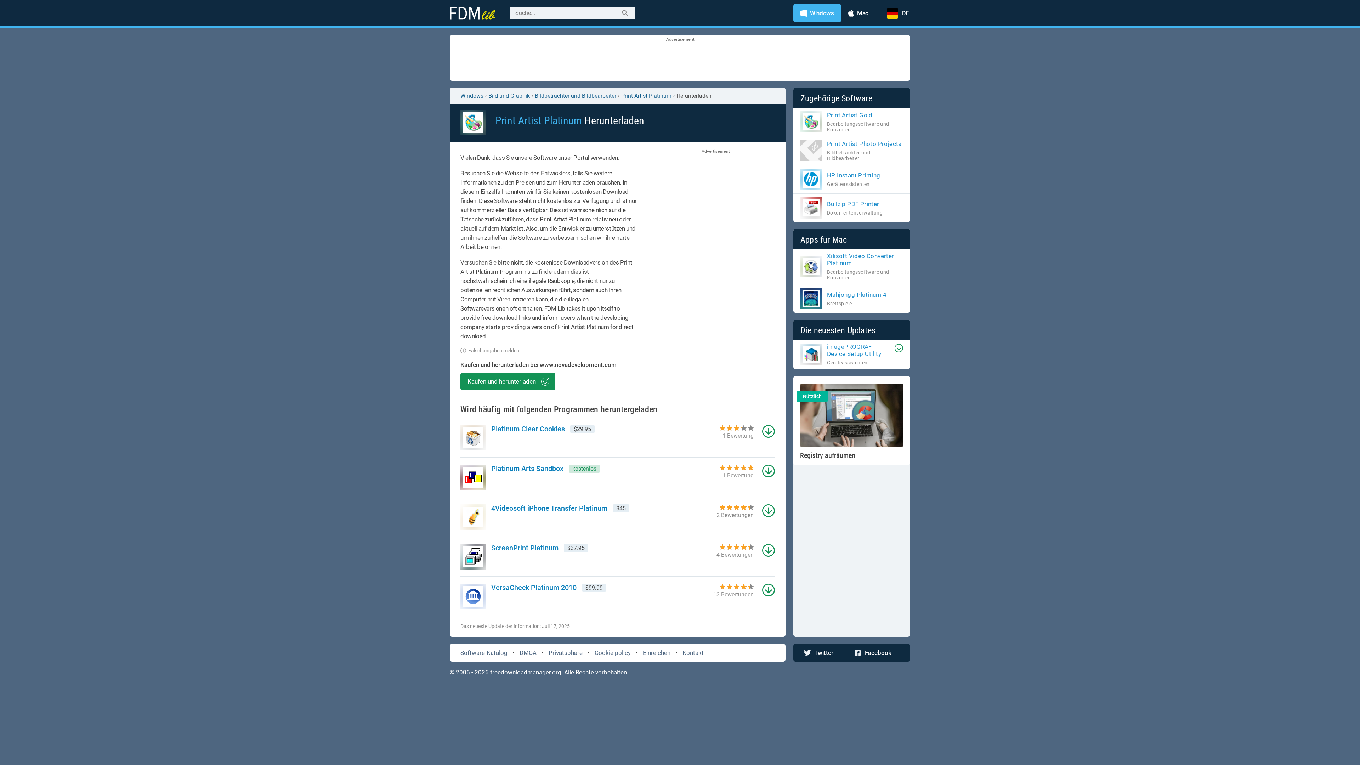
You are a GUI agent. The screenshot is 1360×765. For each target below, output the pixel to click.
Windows (471, 95)
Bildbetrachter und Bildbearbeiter (575, 95)
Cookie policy (613, 652)
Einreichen (656, 652)
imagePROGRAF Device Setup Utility (854, 350)
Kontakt (693, 652)
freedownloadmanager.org (525, 672)
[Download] (899, 348)
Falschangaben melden (493, 350)
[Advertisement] (680, 58)
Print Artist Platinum (646, 95)
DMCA (528, 652)
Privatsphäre (566, 652)
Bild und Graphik (509, 95)
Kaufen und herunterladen (502, 381)
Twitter (823, 652)
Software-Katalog (484, 652)
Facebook (878, 652)
